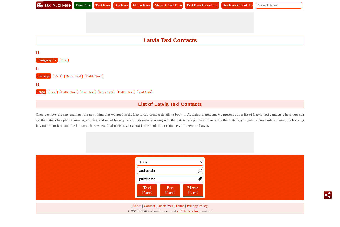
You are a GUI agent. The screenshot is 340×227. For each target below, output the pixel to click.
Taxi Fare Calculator (202, 5)
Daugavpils (46, 60)
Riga (41, 92)
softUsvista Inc (188, 211)
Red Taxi (87, 92)
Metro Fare (141, 5)
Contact (149, 206)
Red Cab (144, 92)
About (136, 206)
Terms (180, 206)
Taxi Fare (102, 5)
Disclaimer (165, 206)
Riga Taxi (106, 92)
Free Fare (83, 5)
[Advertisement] (170, 22)
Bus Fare (121, 5)
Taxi (64, 60)
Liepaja (43, 76)
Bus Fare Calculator (238, 5)
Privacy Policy (197, 206)
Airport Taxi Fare (168, 5)
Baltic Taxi (73, 76)
